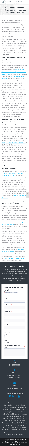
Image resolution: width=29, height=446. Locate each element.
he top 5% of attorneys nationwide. (14, 143)
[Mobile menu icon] (25, 2)
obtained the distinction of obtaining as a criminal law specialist (13, 72)
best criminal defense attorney (15, 258)
